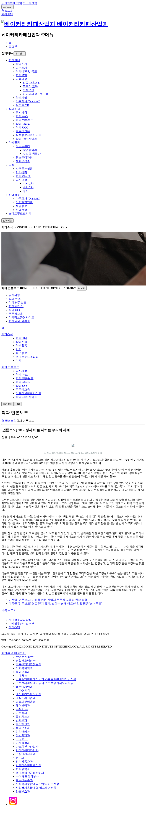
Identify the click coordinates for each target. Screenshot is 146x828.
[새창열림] (13, 804)
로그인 (13, 46)
